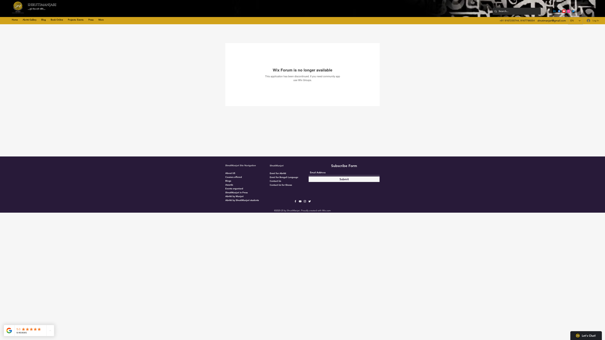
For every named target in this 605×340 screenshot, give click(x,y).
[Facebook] (559, 11)
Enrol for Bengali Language (284, 177)
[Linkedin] (554, 11)
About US (230, 173)
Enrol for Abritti (278, 173)
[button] (29, 19)
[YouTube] (563, 11)
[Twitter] (573, 11)
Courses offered (233, 177)
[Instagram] (568, 11)
